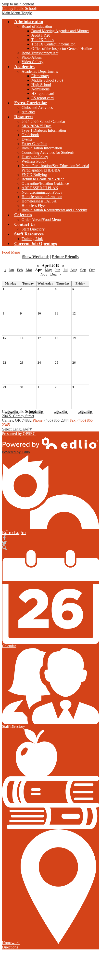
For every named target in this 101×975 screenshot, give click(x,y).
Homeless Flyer (34, 205)
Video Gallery (32, 62)
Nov (43, 274)
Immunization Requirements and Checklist (54, 210)
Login (14, 532)
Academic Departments (40, 71)
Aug (73, 270)
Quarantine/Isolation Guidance (45, 183)
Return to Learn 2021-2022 (43, 179)
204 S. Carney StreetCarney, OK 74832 (18, 418)
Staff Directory (33, 229)
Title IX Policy (42, 40)
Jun (57, 270)
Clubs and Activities (37, 107)
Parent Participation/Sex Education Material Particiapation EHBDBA (55, 168)
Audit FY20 (40, 35)
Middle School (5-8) (47, 80)
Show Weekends (35, 257)
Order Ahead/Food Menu (41, 219)
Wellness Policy (34, 161)
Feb (20, 270)
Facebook (4, 537)
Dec (53, 274)
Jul (65, 270)
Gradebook (30, 135)
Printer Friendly (65, 257)
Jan (11, 270)
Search (4, 547)
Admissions (40, 89)
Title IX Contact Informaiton (53, 44)
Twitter (4, 542)
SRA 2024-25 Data (36, 126)
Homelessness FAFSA (39, 201)
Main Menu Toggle (17, 13)
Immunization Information (42, 148)
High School (41, 85)
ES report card (42, 98)
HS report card (42, 93)
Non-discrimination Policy (42, 192)
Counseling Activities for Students (48, 152)
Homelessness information (42, 197)
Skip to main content (18, 4)
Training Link (32, 239)
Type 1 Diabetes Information (44, 130)
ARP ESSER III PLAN (40, 188)
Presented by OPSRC (19, 433)
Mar (29, 270)
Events (27, 139)
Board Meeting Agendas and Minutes (60, 31)
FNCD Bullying (34, 174)
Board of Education (37, 26)
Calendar (9, 646)
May (48, 270)
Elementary (40, 76)
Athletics (28, 112)
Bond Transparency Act (40, 53)
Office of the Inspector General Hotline (61, 48)
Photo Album (32, 57)
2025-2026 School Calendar (43, 121)
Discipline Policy (35, 157)
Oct (92, 270)
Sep (83, 270)
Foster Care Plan (34, 144)
